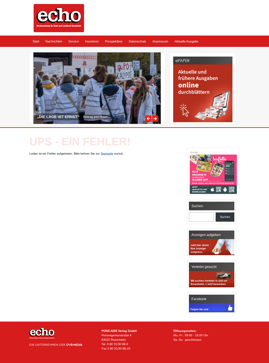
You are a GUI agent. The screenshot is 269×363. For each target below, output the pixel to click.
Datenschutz (137, 41)
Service (73, 41)
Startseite (107, 153)
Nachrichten (53, 41)
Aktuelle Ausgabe (186, 41)
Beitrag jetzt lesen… (97, 117)
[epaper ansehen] (202, 122)
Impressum (160, 41)
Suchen (225, 217)
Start (36, 41)
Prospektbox (114, 41)
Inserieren (92, 41)
